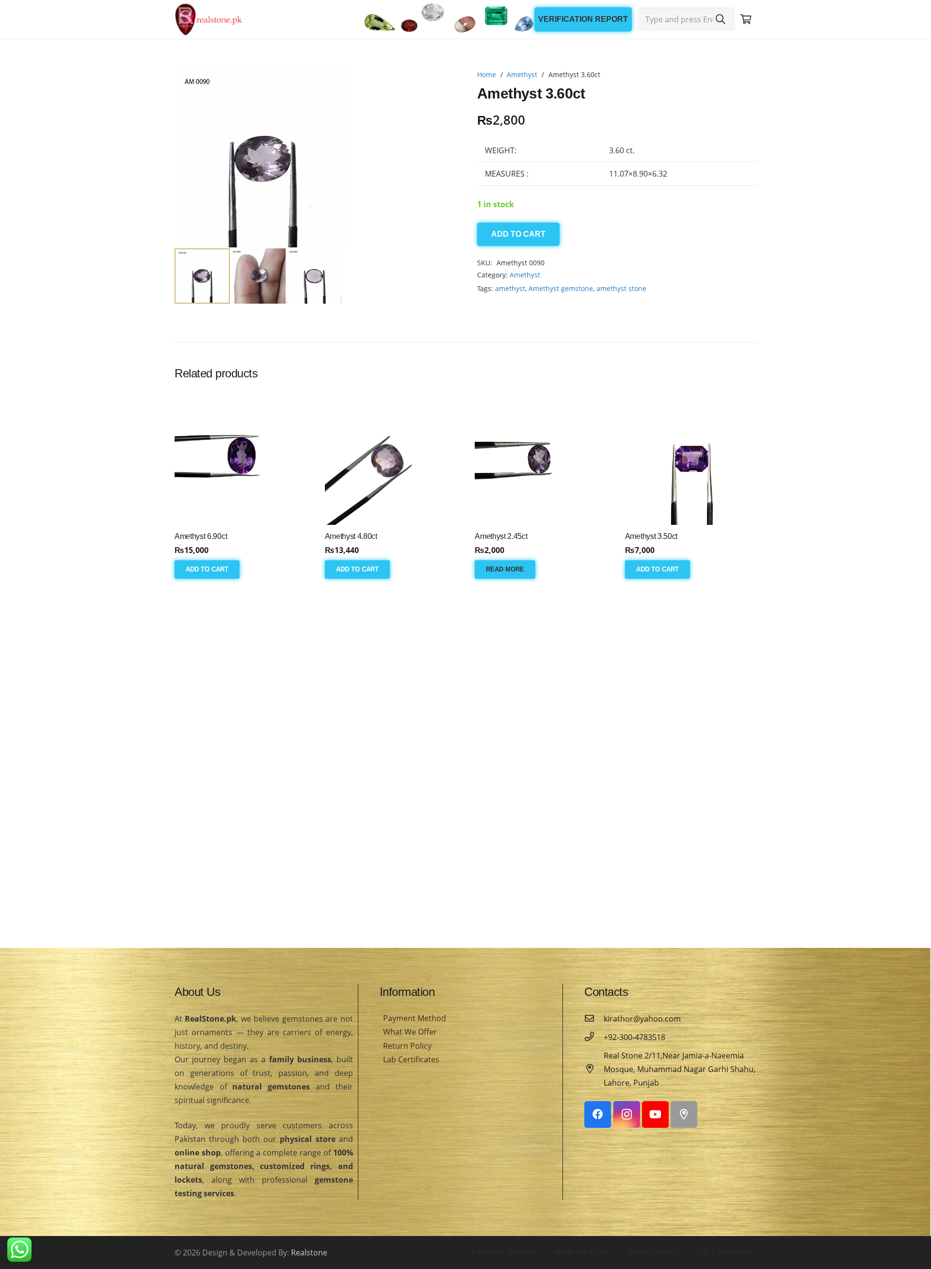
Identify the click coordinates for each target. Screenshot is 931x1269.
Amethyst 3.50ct (651, 536)
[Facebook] (597, 1114)
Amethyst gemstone (561, 288)
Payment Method (414, 1018)
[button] (438, 85)
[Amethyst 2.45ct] (540, 459)
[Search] (720, 19)
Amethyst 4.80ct (351, 536)
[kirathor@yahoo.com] (594, 1018)
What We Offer (410, 1031)
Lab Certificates (411, 1059)
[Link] (208, 19)
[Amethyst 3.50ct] (690, 459)
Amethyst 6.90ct (201, 536)
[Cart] (745, 19)
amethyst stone (621, 288)
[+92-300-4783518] (594, 1037)
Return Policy (407, 1046)
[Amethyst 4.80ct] (390, 459)
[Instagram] (626, 1114)
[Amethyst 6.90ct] (240, 459)
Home (486, 74)
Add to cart (518, 234)
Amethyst (522, 74)
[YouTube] (655, 1114)
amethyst (510, 288)
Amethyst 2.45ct (501, 536)
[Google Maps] (684, 1114)
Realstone (309, 1252)
